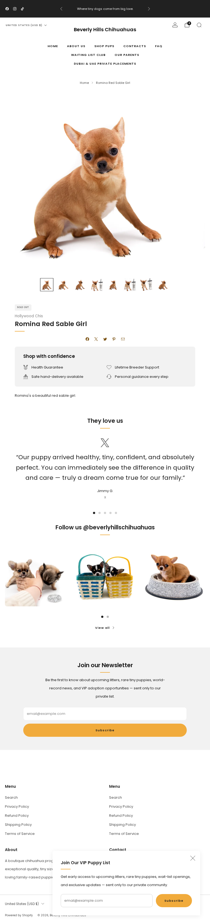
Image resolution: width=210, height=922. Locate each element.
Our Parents (127, 55)
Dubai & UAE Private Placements (105, 63)
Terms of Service (20, 833)
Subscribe (173, 900)
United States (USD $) (24, 25)
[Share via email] (123, 339)
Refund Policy (17, 815)
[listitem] (105, 9)
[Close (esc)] (192, 858)
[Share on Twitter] (105, 339)
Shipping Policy (18, 824)
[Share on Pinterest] (114, 339)
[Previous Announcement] (61, 8)
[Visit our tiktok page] (22, 9)
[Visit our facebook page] (7, 9)
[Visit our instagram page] (15, 9)
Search (11, 797)
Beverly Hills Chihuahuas (105, 30)
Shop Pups (104, 46)
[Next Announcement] (149, 8)
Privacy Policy (17, 806)
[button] (94, 513)
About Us (76, 46)
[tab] (102, 617)
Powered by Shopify (19, 915)
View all (102, 628)
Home (53, 46)
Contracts (134, 46)
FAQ (158, 46)
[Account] (175, 25)
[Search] (199, 25)
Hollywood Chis (29, 316)
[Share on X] (96, 339)
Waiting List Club (88, 55)
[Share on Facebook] (87, 339)
